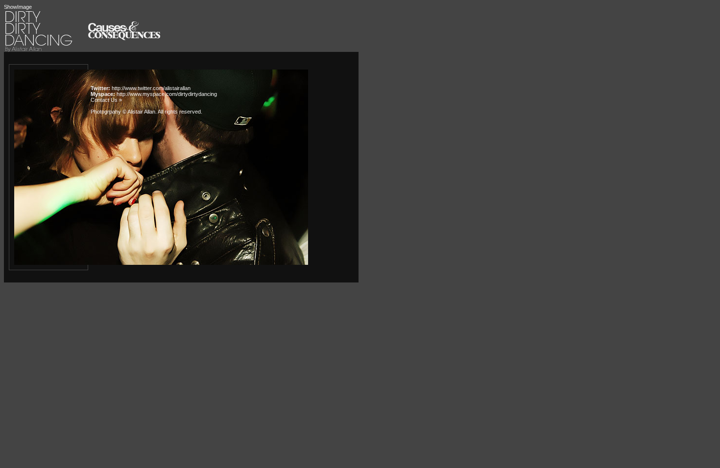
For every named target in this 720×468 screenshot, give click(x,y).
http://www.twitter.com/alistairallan (151, 88)
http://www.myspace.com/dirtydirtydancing (167, 94)
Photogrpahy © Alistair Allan (123, 112)
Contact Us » (106, 100)
